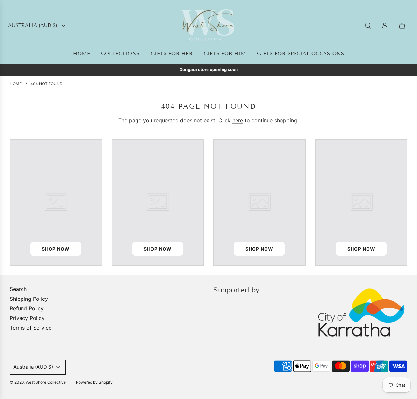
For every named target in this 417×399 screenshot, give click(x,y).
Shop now (56, 249)
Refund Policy (27, 308)
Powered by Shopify (94, 382)
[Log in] (385, 25)
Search (18, 289)
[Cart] (403, 25)
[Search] (368, 25)
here (237, 120)
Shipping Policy (29, 299)
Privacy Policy (27, 318)
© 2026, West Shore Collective (38, 382)
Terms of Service (30, 327)
